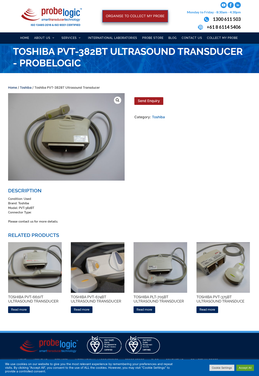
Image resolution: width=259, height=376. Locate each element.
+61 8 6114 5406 (224, 27)
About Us (42, 37)
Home (24, 37)
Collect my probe (222, 37)
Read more (19, 309)
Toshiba (26, 87)
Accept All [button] (245, 367)
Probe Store (152, 37)
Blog (172, 37)
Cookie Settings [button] (222, 367)
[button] (117, 100)
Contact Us (192, 37)
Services (69, 37)
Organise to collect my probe (135, 16)
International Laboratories (112, 37)
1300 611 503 (227, 19)
